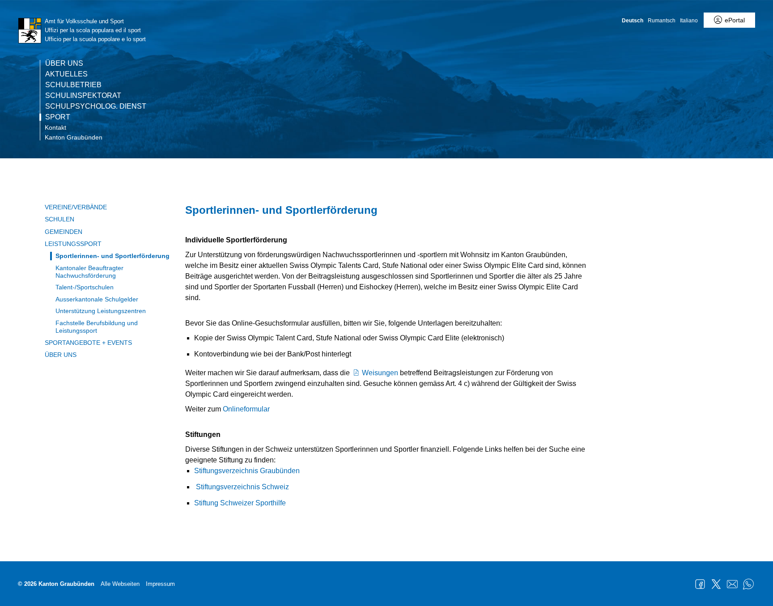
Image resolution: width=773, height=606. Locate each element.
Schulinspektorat (83, 95)
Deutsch (632, 20)
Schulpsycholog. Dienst (95, 106)
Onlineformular (246, 409)
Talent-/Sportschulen (84, 287)
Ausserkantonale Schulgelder (96, 299)
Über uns (64, 63)
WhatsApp (748, 584)
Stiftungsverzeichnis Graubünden (247, 471)
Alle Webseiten (120, 584)
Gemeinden (63, 231)
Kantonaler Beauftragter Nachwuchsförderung (89, 271)
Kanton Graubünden (73, 137)
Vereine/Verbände (76, 207)
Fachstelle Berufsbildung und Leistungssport (96, 326)
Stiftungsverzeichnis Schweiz (242, 487)
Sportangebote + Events (88, 342)
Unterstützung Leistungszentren (100, 310)
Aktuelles (66, 74)
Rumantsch (661, 20)
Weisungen (381, 373)
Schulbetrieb (73, 85)
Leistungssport (73, 243)
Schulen (59, 219)
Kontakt (55, 127)
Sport (57, 117)
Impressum (160, 584)
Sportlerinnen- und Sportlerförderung (112, 255)
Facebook (700, 584)
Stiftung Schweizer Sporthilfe (240, 503)
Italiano (689, 20)
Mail (732, 584)
